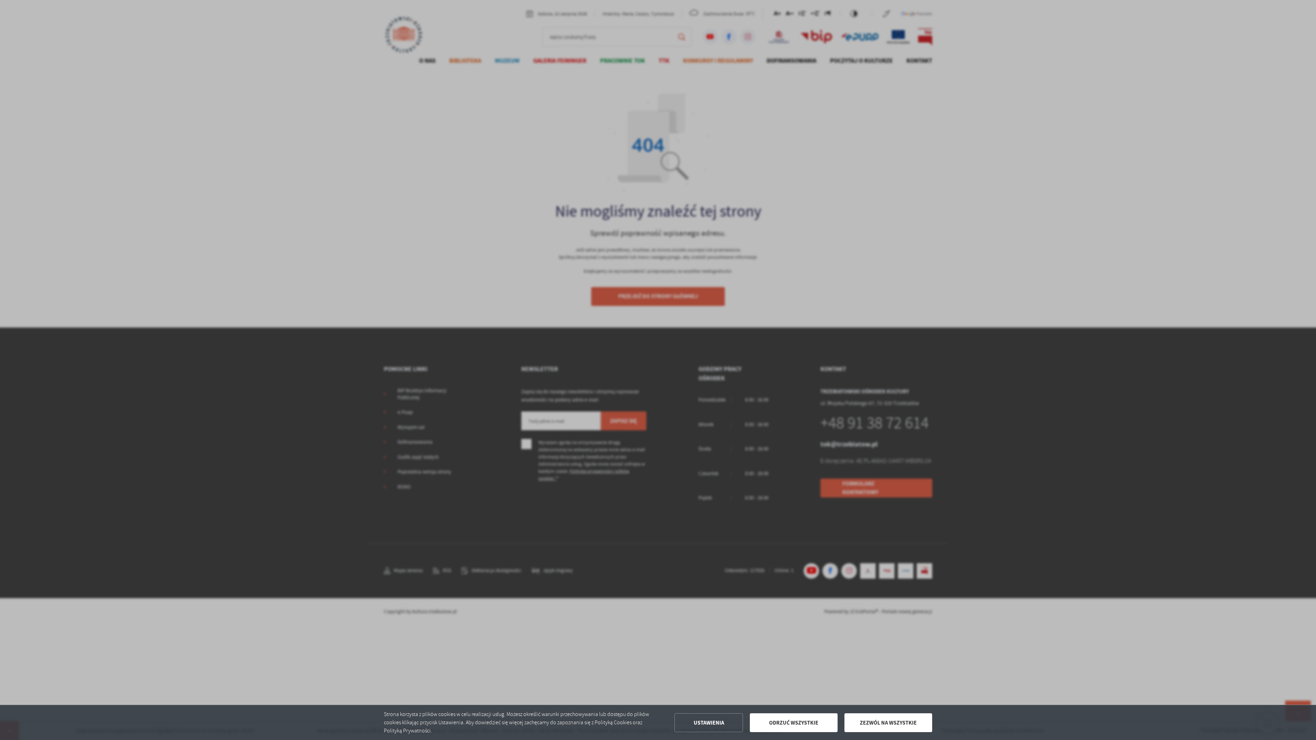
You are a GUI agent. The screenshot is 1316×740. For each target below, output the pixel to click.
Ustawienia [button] (709, 722)
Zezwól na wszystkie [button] (888, 722)
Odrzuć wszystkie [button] (793, 722)
